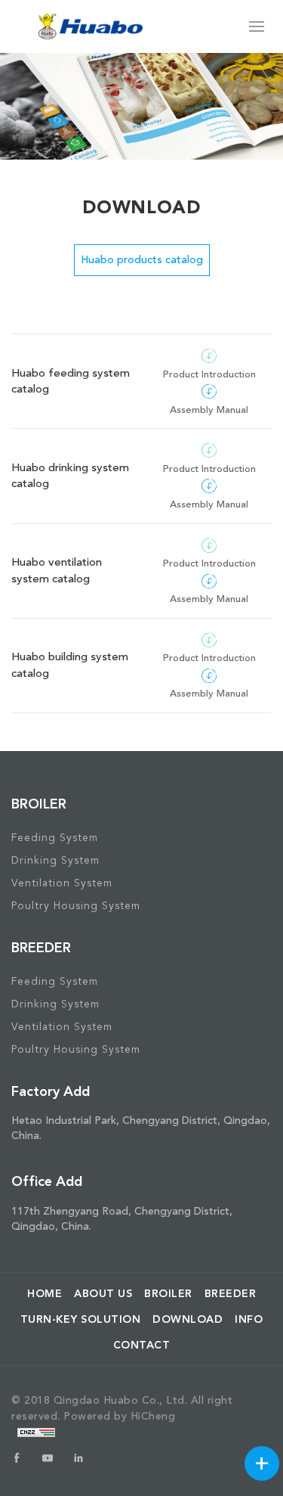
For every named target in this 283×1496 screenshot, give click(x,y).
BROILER (168, 1293)
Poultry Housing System (75, 905)
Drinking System (55, 860)
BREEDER (231, 1293)
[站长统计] (36, 1431)
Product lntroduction (209, 374)
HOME (44, 1293)
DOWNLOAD (187, 1319)
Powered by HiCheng (119, 1416)
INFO (249, 1319)
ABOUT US (103, 1293)
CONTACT (142, 1345)
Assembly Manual (209, 410)
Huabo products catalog (142, 259)
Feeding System (54, 837)
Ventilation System (61, 883)
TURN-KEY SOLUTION (80, 1319)
